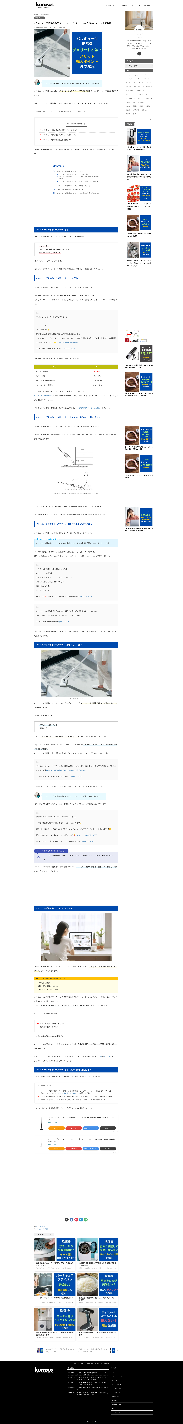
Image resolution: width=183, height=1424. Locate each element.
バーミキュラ (140, 90)
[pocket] (76, 1219)
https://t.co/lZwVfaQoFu (55, 770)
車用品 (128, 114)
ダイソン (141, 82)
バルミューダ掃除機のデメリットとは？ (70, 171)
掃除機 (46, 1229)
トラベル (128, 86)
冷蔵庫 (128, 102)
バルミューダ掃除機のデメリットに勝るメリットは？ (74, 186)
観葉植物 (144, 110)
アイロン (136, 75)
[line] (86, 1219)
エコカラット (145, 75)
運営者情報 (147, 5)
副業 (134, 102)
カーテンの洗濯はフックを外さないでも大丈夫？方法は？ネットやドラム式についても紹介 (139, 263)
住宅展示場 (149, 98)
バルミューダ (40, 1229)
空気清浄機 (136, 110)
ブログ (147, 94)
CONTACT (125, 5)
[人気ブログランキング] (133, 341)
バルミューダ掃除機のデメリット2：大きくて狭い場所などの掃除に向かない (79, 177)
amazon (128, 75)
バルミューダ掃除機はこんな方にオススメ (71, 189)
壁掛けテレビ (142, 102)
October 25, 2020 (75, 776)
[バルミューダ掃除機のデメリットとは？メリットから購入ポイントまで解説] (81, 1219)
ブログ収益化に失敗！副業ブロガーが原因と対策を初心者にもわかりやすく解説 (139, 176)
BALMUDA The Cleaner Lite (89, 408)
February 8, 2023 (87, 841)
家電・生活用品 (40, 1226)
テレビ (149, 82)
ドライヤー (137, 86)
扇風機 (134, 106)
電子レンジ (136, 114)
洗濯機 (148, 106)
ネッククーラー (147, 86)
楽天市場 (107, 1056)
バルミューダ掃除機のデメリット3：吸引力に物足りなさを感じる (78, 181)
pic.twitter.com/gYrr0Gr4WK (67, 342)
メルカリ (140, 98)
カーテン (137, 79)
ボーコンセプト (130, 98)
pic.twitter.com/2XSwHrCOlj (75, 770)
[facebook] (71, 1219)
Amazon (99, 1056)
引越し (128, 106)
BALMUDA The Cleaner (43, 396)
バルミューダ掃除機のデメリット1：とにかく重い (74, 174)
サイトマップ (136, 5)
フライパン (139, 94)
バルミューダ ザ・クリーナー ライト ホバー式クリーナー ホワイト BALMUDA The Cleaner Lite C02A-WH (81, 1140)
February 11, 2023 (70, 349)
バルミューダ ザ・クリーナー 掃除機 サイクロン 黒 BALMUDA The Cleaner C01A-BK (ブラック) (81, 1118)
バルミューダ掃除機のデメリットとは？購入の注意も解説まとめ (78, 193)
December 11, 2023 (87, 596)
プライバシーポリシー (111, 5)
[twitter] (67, 1219)
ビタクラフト (130, 94)
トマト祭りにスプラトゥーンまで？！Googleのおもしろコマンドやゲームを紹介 (139, 206)
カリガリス (129, 79)
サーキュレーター (131, 82)
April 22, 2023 (63, 622)
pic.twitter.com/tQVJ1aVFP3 (86, 835)
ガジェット (146, 79)
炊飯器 (128, 110)
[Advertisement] (76, 211)
